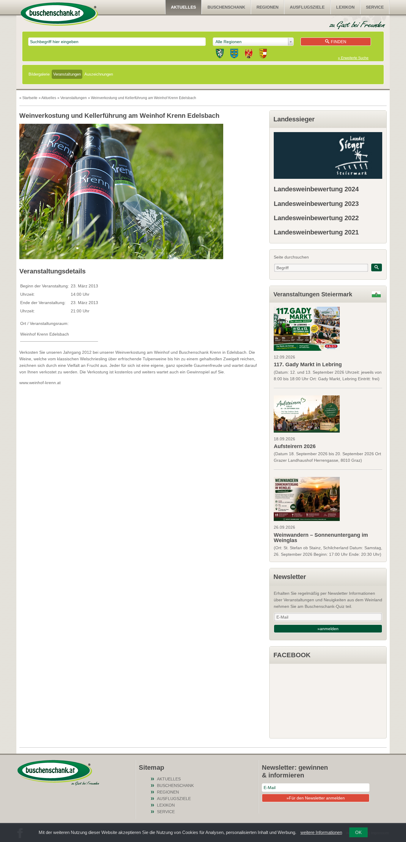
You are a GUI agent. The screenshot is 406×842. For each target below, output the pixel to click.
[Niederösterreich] (234, 54)
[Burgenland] (249, 54)
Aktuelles (183, 7)
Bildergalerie (39, 74)
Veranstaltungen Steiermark (312, 294)
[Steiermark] (220, 54)
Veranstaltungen (67, 74)
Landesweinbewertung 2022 (316, 218)
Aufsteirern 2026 (295, 446)
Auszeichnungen (98, 74)
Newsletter (289, 576)
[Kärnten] (263, 54)
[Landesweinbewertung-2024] (328, 155)
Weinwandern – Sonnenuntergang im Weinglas (321, 537)
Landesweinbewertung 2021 (316, 232)
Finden (338, 41)
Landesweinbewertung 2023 (316, 203)
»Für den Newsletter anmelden (316, 798)
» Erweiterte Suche (353, 58)
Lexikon (345, 7)
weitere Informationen (321, 832)
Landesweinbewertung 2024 (316, 189)
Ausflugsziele (307, 7)
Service (375, 7)
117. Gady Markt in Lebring (308, 364)
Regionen (267, 7)
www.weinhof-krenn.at (40, 382)
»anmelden (328, 628)
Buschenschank (226, 7)
